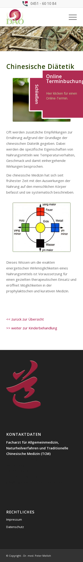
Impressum (14, 519)
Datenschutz (15, 527)
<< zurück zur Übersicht (25, 319)
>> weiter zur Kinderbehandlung (31, 328)
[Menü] (70, 17)
